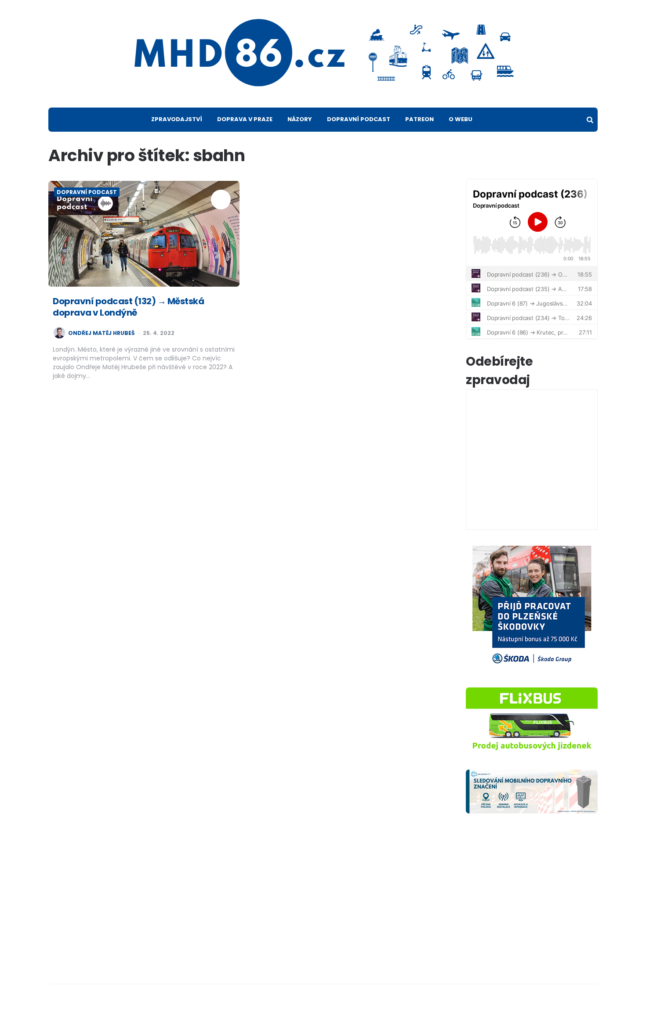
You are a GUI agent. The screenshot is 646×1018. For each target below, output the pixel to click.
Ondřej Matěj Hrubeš (101, 333)
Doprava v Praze (244, 119)
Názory (299, 119)
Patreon (419, 119)
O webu (460, 119)
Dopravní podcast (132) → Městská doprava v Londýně (128, 307)
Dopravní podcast (358, 119)
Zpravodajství (176, 119)
